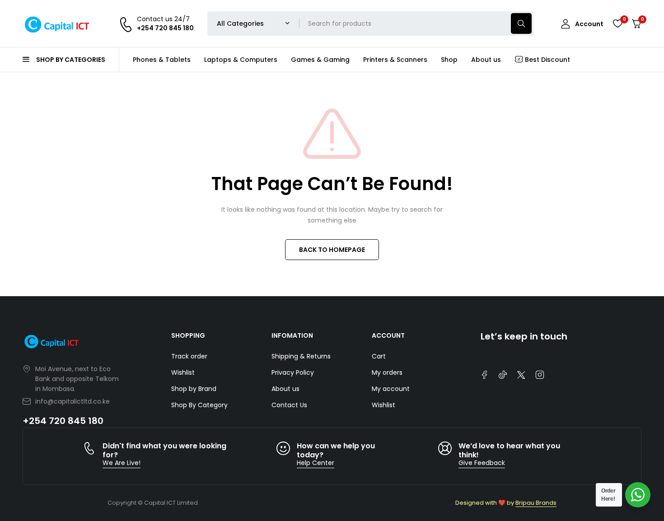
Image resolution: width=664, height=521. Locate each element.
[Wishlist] (617, 23)
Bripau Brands (535, 502)
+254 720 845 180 (63, 420)
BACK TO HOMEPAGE (332, 249)
